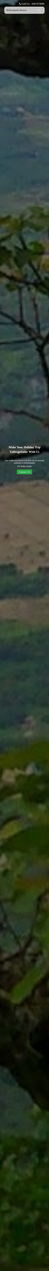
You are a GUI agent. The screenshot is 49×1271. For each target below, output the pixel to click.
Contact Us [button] (24, 471)
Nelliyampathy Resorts (16, 10)
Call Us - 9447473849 (32, 3)
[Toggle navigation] (39, 10)
